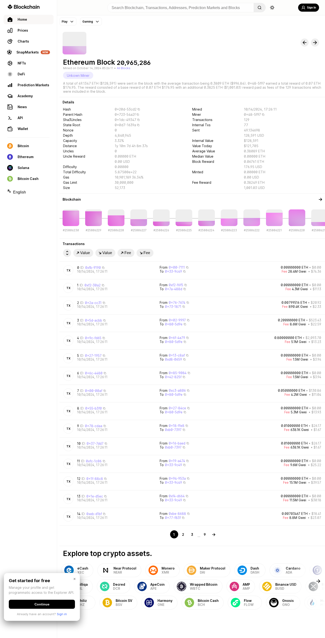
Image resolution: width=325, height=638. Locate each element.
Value (85, 253)
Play (65, 21)
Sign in (62, 614)
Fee (127, 253)
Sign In (311, 7)
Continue (41, 604)
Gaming (87, 21)
